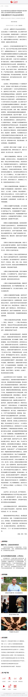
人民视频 (3, 689)
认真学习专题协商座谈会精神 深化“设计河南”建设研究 (14, 658)
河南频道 (6, 6)
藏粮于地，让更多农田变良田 (10, 545)
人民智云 (9, 689)
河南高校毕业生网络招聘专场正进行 (9, 663)
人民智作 (15, 689)
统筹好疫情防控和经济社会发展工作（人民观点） (13, 649)
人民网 (1, 6)
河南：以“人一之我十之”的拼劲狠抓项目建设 (12, 643)
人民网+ (9, 681)
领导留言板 (20, 681)
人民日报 (3, 681)
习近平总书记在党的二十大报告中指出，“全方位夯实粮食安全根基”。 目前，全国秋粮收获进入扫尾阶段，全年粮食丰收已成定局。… (14, 549)
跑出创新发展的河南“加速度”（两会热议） (11, 666)
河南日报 (20, 25)
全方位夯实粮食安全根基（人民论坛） (12, 556)
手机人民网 (15, 681)
